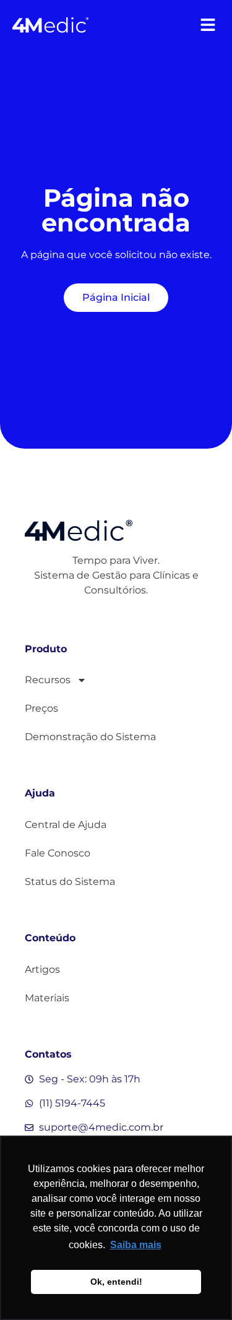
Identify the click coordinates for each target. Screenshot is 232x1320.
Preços (41, 708)
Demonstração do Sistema (90, 737)
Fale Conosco (57, 853)
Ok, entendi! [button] (116, 1282)
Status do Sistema (70, 881)
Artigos (42, 969)
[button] (207, 24)
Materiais (47, 998)
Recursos (48, 680)
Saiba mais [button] (135, 1245)
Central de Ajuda (65, 824)
